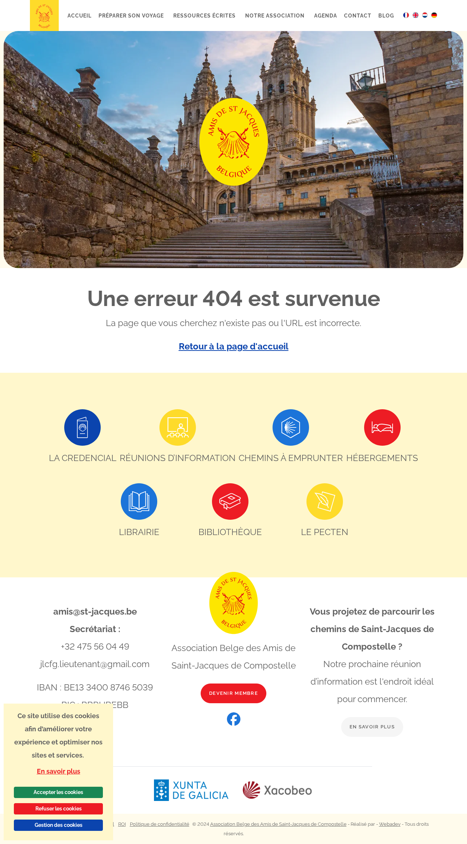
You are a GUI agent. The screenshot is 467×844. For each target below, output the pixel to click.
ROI (122, 824)
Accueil (79, 15)
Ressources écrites (205, 15)
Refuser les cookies (58, 809)
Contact (357, 15)
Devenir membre (233, 693)
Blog (386, 15)
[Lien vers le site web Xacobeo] (277, 790)
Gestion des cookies (58, 825)
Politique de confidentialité (159, 824)
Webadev (390, 824)
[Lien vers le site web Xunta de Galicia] (198, 790)
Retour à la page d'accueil (234, 346)
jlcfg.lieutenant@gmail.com (95, 664)
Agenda (325, 15)
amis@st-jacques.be (95, 611)
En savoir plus (372, 726)
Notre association (275, 15)
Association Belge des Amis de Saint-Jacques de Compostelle (278, 824)
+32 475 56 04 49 (95, 646)
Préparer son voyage (132, 15)
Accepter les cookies (58, 792)
